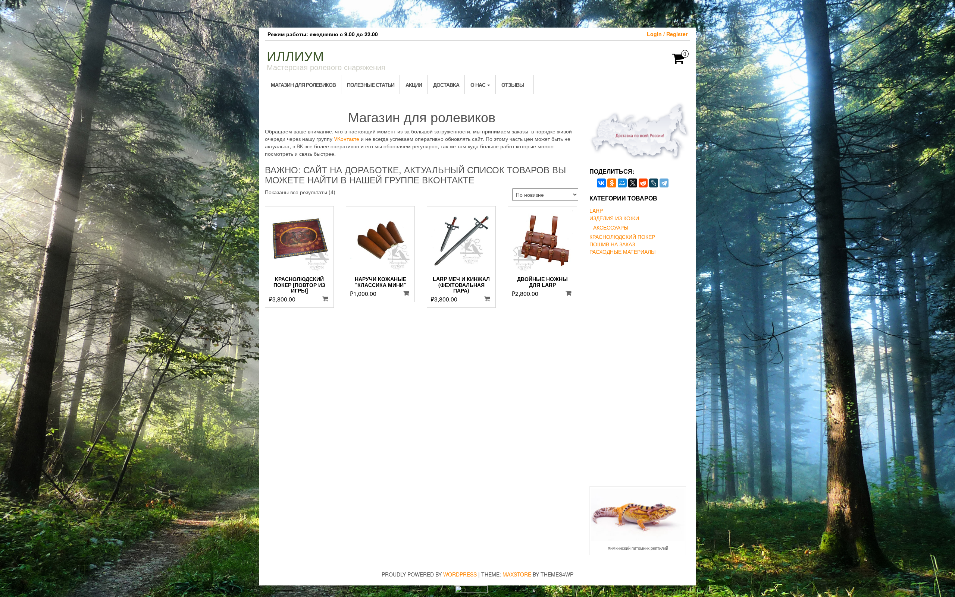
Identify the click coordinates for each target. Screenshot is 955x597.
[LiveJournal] (653, 183)
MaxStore (516, 574)
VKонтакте (346, 138)
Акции (414, 84)
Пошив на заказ (612, 244)
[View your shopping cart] (678, 60)
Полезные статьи (370, 84)
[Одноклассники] (611, 183)
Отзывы (512, 84)
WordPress (460, 574)
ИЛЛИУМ (295, 55)
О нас (478, 84)
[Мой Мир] (622, 183)
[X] (632, 183)
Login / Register (667, 34)
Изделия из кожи (614, 218)
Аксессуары (610, 227)
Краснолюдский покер (622, 236)
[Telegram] (664, 183)
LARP (596, 210)
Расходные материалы (622, 251)
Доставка (446, 84)
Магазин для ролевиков (303, 84)
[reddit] (643, 183)
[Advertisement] (477, 13)
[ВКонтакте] (601, 183)
